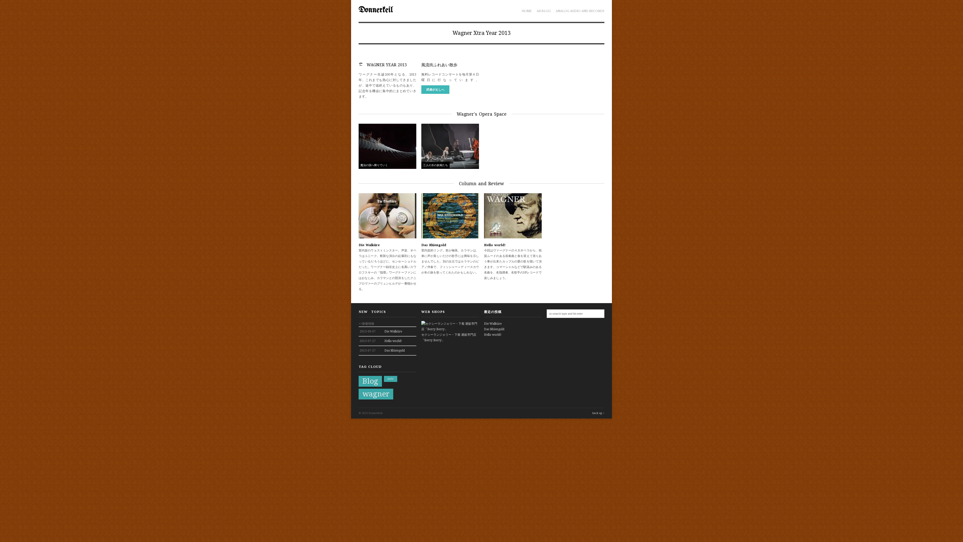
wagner (375, 394)
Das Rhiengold (433, 245)
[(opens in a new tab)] (387, 237)
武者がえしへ (435, 89)
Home (527, 11)
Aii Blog (544, 11)
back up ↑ (598, 413)
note (390, 378)
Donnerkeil (376, 10)
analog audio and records (580, 11)
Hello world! (495, 245)
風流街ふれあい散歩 (439, 64)
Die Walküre (369, 245)
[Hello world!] (513, 237)
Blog (370, 381)
